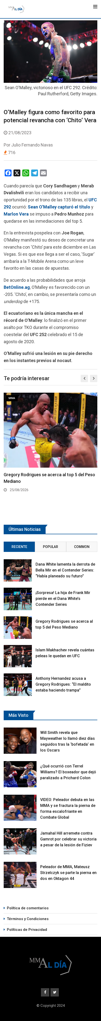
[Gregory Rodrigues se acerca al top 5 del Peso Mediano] (18, 627)
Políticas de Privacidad (27, 929)
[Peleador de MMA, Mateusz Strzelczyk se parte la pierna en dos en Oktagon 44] (20, 875)
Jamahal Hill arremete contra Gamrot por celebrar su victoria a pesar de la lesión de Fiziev (68, 839)
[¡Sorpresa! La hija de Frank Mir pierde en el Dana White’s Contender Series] (18, 599)
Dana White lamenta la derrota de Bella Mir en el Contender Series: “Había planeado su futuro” (65, 570)
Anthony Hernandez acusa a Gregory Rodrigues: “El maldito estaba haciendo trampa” (63, 684)
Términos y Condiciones (28, 919)
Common (81, 547)
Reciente (19, 547)
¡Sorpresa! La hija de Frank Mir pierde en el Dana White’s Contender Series (63, 598)
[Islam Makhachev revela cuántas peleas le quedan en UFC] (18, 656)
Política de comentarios (28, 908)
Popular (50, 547)
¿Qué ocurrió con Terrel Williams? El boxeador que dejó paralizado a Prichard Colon (68, 772)
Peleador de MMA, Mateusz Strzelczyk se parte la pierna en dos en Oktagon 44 (68, 872)
